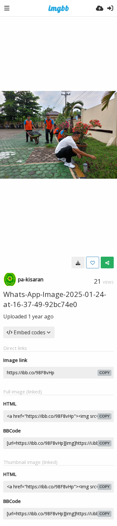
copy (104, 373)
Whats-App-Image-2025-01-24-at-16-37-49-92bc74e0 (54, 299)
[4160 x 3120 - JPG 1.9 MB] (78, 262)
